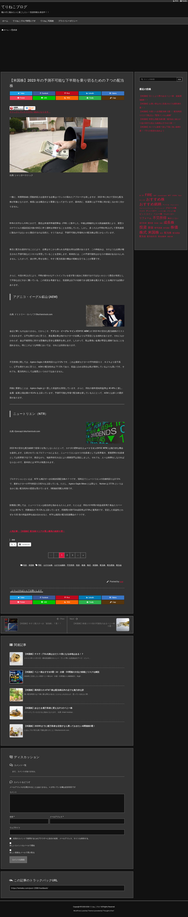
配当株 (102, 565)
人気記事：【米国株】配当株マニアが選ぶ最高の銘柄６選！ (37, 531)
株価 (83, 565)
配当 (161, 233)
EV (143, 195)
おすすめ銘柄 (59, 565)
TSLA (179, 195)
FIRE (40, 565)
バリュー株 (171, 211)
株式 (89, 565)
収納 (161, 223)
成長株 (169, 222)
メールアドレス (57, 817)
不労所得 (70, 565)
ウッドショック (159, 208)
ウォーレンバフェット (146, 208)
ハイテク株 (162, 211)
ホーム (6, 30)
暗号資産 (158, 228)
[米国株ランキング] (17, 108)
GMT (155, 195)
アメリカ (166, 205)
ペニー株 (158, 214)
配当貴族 (110, 565)
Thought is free (108, 911)
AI (140, 195)
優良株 (150, 223)
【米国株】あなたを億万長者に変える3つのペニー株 (48, 708)
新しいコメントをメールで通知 (22, 845)
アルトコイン (174, 205)
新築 (150, 227)
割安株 (156, 223)
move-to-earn (162, 195)
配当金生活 (152, 236)
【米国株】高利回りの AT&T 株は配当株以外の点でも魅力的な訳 (54, 690)
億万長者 (143, 223)
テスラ (142, 211)
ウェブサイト (15, 828)
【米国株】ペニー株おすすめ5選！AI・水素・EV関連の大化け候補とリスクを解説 (61, 672)
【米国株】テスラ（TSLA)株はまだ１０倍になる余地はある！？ (54, 654)
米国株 (31, 565)
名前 (12, 817)
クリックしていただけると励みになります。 (30, 112)
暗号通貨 (166, 228)
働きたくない (173, 218)
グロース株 (171, 208)
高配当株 (170, 236)
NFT (169, 195)
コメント (13, 792)
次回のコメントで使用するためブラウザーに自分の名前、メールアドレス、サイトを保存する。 (51, 838)
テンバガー (151, 211)
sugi (121, 581)
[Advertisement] (94, 52)
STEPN (174, 195)
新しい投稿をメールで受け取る (22, 852)
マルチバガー (168, 214)
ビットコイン (145, 214)
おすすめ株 (47, 565)
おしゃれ (142, 200)
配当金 (119, 565)
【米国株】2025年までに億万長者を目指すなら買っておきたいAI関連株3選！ (59, 726)
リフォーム (145, 218)
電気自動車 (162, 236)
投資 (15, 30)
